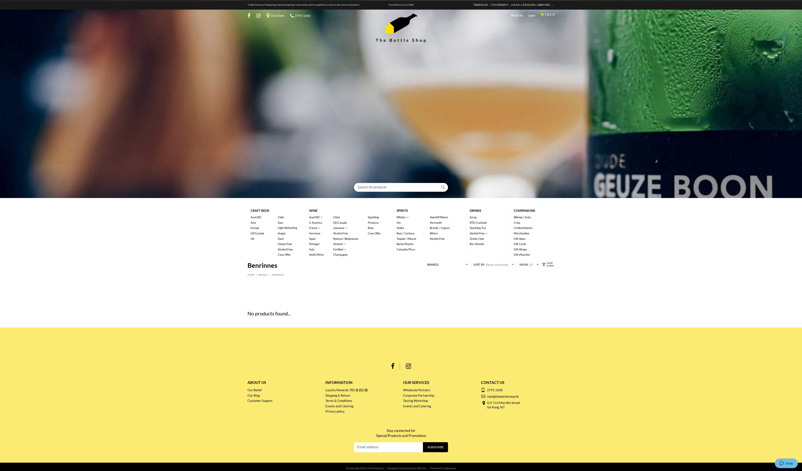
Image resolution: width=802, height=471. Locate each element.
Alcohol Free (340, 233)
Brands (263, 274)
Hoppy (282, 233)
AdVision (422, 468)
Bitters (434, 233)
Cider (281, 217)
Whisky (401, 217)
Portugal (314, 244)
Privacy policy (335, 411)
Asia (253, 222)
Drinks (475, 210)
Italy (312, 249)
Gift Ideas (519, 238)
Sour (280, 222)
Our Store (277, 15)
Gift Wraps (520, 249)
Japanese (338, 228)
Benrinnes (278, 274)
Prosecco (373, 222)
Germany (314, 233)
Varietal (338, 244)
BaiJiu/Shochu (405, 244)
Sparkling (373, 217)
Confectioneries (523, 228)
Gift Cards (520, 244)
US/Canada (257, 233)
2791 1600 (303, 16)
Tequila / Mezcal (406, 238)
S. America (315, 222)
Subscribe (435, 447)
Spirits (402, 210)
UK (252, 238)
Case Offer (284, 254)
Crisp (517, 222)
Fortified (338, 249)
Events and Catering (339, 406)
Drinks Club (477, 238)
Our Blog (253, 395)
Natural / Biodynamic (345, 238)
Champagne (340, 254)
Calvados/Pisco (406, 249)
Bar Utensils (477, 244)
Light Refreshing (287, 228)
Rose (371, 228)
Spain (312, 238)
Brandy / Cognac (440, 228)
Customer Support (260, 400)
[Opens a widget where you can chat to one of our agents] (786, 463)
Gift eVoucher (522, 254)
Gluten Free (285, 244)
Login (531, 15)
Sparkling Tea (478, 228)
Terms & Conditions (338, 400)
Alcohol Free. (285, 249)
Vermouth (436, 222)
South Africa (316, 254)
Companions (524, 210)
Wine (313, 210)
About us (517, 15)
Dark (281, 238)
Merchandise (521, 233)
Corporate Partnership (418, 395)
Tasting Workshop (415, 400)
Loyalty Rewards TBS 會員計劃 (346, 390)
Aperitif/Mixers (439, 217)
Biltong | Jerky (522, 217)
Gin (399, 222)
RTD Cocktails (478, 222)
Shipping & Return (337, 395)
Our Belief (254, 390)
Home (250, 274)
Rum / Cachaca (406, 233)
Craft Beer (260, 210)
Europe (255, 228)
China (336, 217)
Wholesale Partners (416, 390)
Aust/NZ (256, 217)
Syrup (473, 217)
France (313, 228)
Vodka (400, 228)
